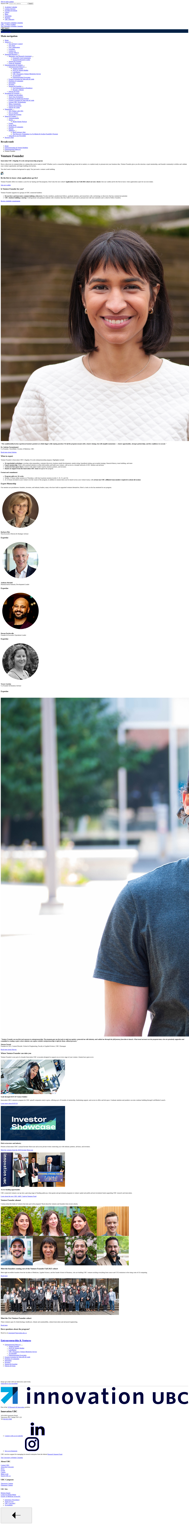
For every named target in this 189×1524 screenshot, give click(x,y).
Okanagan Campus (7, 1485)
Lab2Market (16, 72)
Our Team (12, 45)
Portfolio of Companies (16, 81)
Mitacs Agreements (15, 104)
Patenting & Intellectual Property (19, 98)
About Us (8, 42)
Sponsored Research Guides (21, 60)
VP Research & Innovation (16, 1407)
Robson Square (5, 1493)
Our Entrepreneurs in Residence (22, 88)
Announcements (14, 118)
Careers (3, 1472)
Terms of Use (9, 1501)
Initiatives (12, 130)
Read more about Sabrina (9, 452)
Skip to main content (7, 1)
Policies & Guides (14, 107)
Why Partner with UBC (16, 111)
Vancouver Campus (7, 1483)
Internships (12, 83)
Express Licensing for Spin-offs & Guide (21, 79)
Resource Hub (9, 137)
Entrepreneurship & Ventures (14, 65)
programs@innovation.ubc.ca (17, 1333)
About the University (7, 1467)
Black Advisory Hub (19, 132)
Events (11, 123)
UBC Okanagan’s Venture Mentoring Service (27, 74)
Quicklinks (8, 16)
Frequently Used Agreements (22, 58)
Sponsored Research (11, 54)
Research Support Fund (55, 1454)
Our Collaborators (14, 47)
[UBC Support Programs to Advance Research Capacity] (94, 1404)
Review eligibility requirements (10, 201)
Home (7, 40)
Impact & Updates (10, 116)
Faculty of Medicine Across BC (10, 1496)
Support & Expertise (15, 61)
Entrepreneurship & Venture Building (16, 147)
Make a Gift (4, 1474)
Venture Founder (18, 68)
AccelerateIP (17, 75)
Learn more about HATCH (9, 1103)
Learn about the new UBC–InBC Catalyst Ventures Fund (18, 1196)
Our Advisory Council (16, 44)
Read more (4, 1276)
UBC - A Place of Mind (8, 24)
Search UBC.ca (6, 1476)
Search (31, 3)
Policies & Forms (14, 91)
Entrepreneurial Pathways (17, 67)
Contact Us (12, 51)
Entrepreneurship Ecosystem (21, 77)
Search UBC (5, 3)
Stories (11, 120)
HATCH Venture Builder (20, 70)
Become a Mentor (18, 90)
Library (7, 12)
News (2, 1469)
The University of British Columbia (12, 23)
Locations (12, 49)
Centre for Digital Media (8, 1495)
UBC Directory (9, 19)
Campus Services (10, 9)
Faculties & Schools (11, 10)
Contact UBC (5, 1465)
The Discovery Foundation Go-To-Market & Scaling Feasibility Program (35, 134)
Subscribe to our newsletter (9, 1383)
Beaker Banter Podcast (20, 121)
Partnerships (8, 109)
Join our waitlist (6, 185)
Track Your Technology (16, 97)
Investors (11, 84)
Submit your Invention (16, 95)
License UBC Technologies (17, 102)
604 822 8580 (7, 1419)
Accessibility (9, 1505)
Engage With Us (14, 52)
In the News (12, 125)
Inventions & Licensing (12, 93)
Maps (6, 14)
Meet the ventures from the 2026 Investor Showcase (17, 1150)
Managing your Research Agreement (20, 56)
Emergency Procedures (12, 1500)
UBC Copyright (10, 1503)
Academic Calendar (11, 7)
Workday (7, 17)
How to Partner (13, 113)
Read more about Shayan (8, 1049)
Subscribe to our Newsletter (17, 136)
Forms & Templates (15, 63)
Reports (11, 129)
